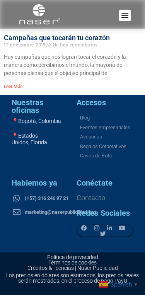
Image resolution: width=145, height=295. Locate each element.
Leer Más (13, 86)
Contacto (91, 198)
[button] (125, 15)
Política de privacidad (72, 257)
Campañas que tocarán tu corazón (57, 38)
